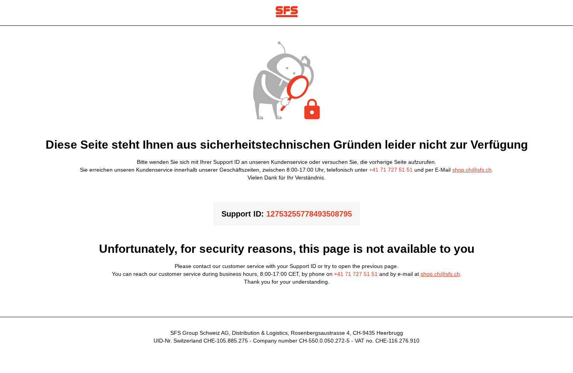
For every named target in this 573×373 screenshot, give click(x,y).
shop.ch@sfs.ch (472, 170)
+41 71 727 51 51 (391, 170)
